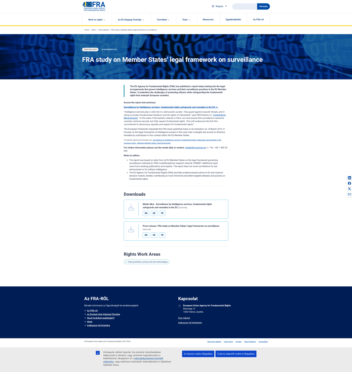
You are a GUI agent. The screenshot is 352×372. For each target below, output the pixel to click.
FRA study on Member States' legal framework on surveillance (134, 30)
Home (86, 30)
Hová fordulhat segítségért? (101, 318)
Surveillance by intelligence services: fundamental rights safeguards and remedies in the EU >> (171, 107)
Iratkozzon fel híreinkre (98, 325)
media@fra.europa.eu (195, 147)
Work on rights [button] (95, 19)
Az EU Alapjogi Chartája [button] (129, 19)
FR (162, 213)
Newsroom (208, 19)
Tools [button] (184, 19)
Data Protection (250, 342)
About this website (214, 342)
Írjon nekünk (184, 318)
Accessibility (263, 342)
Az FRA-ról (258, 19)
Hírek (89, 321)
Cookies (238, 342)
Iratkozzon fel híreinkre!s (190, 322)
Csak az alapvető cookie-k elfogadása (236, 354)
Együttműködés (233, 19)
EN (146, 213)
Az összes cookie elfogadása (198, 354)
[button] (349, 178)
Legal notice (228, 342)
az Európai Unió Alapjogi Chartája (103, 314)
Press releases (103, 30)
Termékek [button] (162, 19)
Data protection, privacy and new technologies (148, 262)
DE (154, 213)
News (94, 30)
